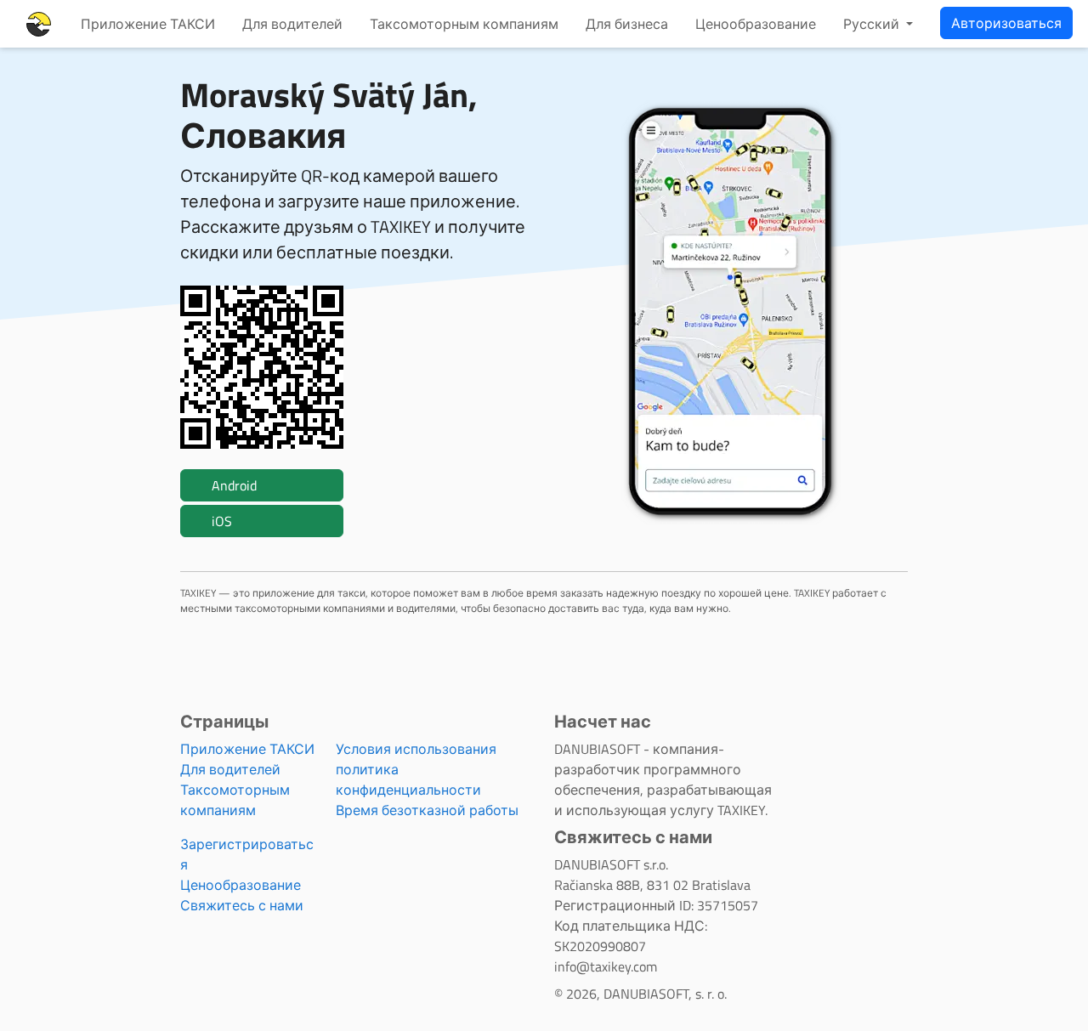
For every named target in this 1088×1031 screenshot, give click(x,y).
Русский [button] (873, 24)
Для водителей (292, 24)
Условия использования (416, 749)
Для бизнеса (627, 24)
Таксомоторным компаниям (464, 24)
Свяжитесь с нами (241, 905)
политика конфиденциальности (408, 779)
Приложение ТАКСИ (148, 24)
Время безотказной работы (427, 810)
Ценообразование (755, 24)
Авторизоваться (1006, 23)
